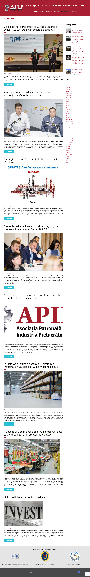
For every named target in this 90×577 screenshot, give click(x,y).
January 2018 (69, 154)
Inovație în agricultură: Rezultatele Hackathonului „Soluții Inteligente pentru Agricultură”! (77, 39)
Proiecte (49, 11)
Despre (36, 11)
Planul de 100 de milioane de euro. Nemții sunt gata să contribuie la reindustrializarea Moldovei (33, 433)
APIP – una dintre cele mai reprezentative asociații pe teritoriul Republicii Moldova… (32, 296)
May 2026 (68, 85)
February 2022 (69, 109)
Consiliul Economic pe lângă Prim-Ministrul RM (45, 564)
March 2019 (68, 134)
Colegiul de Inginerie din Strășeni (75, 564)
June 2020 (68, 115)
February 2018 (69, 152)
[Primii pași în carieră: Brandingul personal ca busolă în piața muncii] (68, 71)
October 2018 (69, 142)
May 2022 (68, 105)
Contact (73, 11)
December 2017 (69, 156)
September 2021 (69, 111)
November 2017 (69, 158)
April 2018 (68, 150)
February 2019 (69, 136)
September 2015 (69, 162)
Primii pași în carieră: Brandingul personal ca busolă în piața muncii (78, 71)
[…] (38, 80)
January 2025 (69, 97)
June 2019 (68, 129)
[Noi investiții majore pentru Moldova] (23, 513)
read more (9, 84)
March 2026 (68, 89)
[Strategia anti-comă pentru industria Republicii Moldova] (33, 185)
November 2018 (69, 140)
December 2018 (69, 138)
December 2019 (69, 121)
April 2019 (68, 133)
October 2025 (69, 93)
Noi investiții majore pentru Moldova (24, 497)
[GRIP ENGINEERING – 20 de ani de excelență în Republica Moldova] (68, 30)
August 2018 (68, 144)
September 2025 (69, 95)
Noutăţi (56, 11)
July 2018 (68, 146)
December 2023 (69, 101)
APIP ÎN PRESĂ (64, 11)
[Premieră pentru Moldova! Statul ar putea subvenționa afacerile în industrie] (33, 118)
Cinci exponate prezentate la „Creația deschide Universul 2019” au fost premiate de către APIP (30, 28)
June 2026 (68, 83)
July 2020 (68, 113)
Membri (42, 11)
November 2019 (69, 123)
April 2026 (68, 87)
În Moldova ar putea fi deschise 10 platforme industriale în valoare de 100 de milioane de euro (31, 365)
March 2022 (68, 107)
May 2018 (68, 148)
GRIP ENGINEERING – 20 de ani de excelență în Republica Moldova (78, 30)
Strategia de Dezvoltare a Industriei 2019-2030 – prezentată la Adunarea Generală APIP (31, 228)
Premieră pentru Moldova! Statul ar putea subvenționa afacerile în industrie (27, 94)
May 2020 (68, 117)
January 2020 (69, 119)
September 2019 (69, 125)
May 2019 (68, 131)
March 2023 (68, 103)
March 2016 (68, 160)
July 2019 (68, 127)
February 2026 (69, 91)
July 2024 (68, 99)
